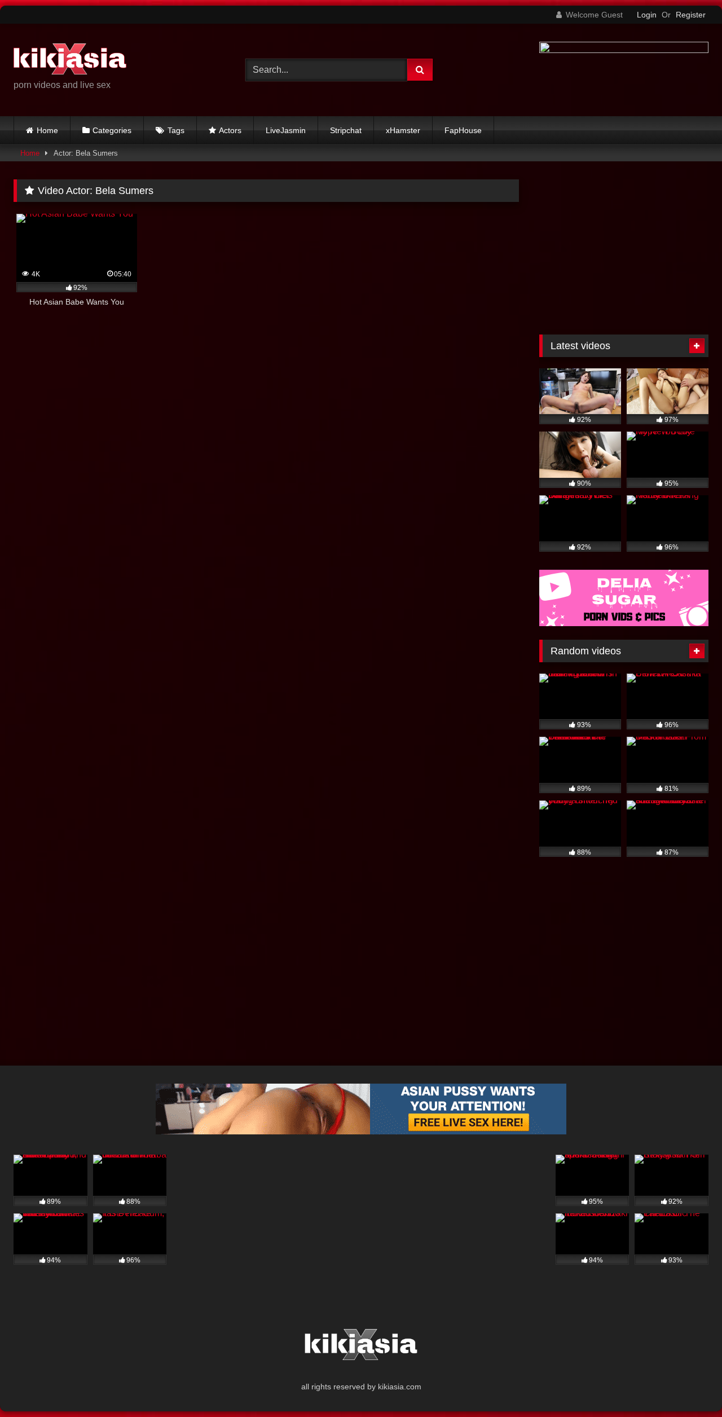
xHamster (403, 130)
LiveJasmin (286, 130)
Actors (230, 130)
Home (47, 130)
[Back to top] (687, 1383)
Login (647, 14)
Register (691, 14)
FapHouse (463, 130)
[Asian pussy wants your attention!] (361, 1131)
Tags (176, 130)
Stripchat (346, 130)
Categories (112, 130)
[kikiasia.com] (70, 60)
